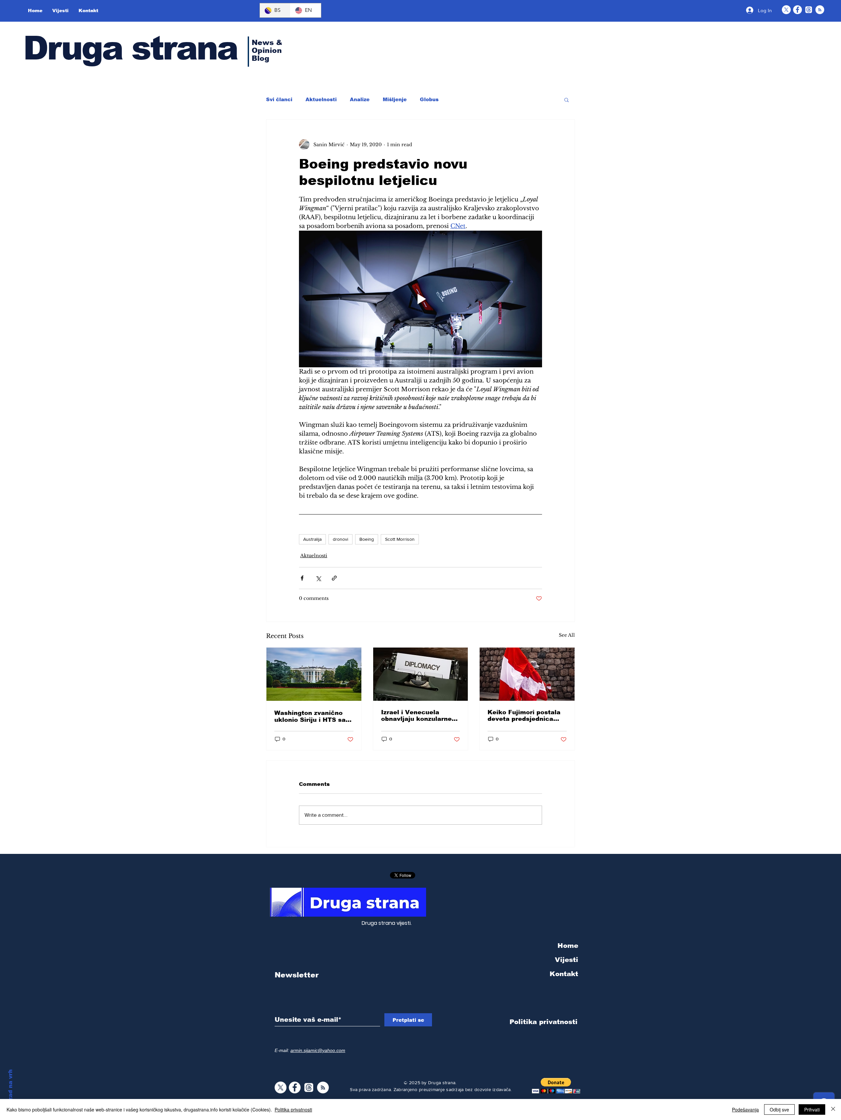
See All (567, 635)
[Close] (833, 1109)
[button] (566, 99)
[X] (786, 9)
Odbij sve (779, 1109)
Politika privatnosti (293, 1109)
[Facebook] (797, 9)
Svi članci (279, 99)
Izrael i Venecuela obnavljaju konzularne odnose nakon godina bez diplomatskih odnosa (416, 715)
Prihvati (812, 1109)
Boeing (366, 539)
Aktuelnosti (321, 99)
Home (567, 945)
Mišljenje (395, 99)
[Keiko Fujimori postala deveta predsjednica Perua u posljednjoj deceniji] (527, 674)
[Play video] (420, 299)
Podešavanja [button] (745, 1109)
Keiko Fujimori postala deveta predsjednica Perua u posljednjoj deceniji (524, 715)
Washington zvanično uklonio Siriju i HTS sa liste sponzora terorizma (313, 716)
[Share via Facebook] (302, 578)
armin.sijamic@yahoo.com (317, 1050)
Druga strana (130, 48)
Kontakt (564, 973)
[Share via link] (334, 578)
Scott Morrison (400, 539)
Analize (360, 99)
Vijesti (566, 959)
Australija (312, 539)
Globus (429, 99)
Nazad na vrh (10, 1089)
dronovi (340, 539)
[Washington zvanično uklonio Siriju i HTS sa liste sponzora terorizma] (313, 674)
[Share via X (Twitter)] (318, 578)
